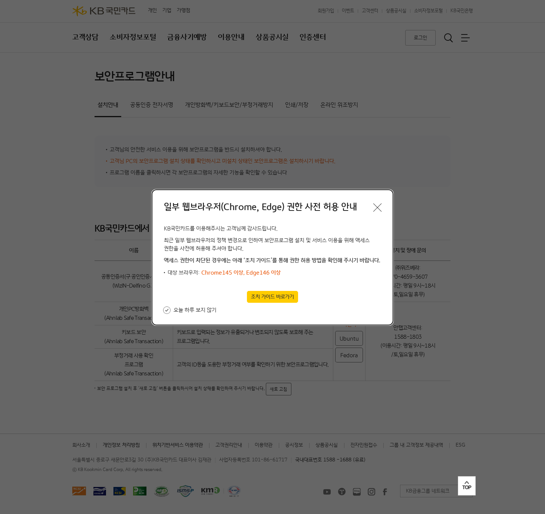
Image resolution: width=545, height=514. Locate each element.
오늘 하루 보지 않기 (195, 310)
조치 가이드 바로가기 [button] (272, 297)
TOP (466, 487)
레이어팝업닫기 (377, 207)
